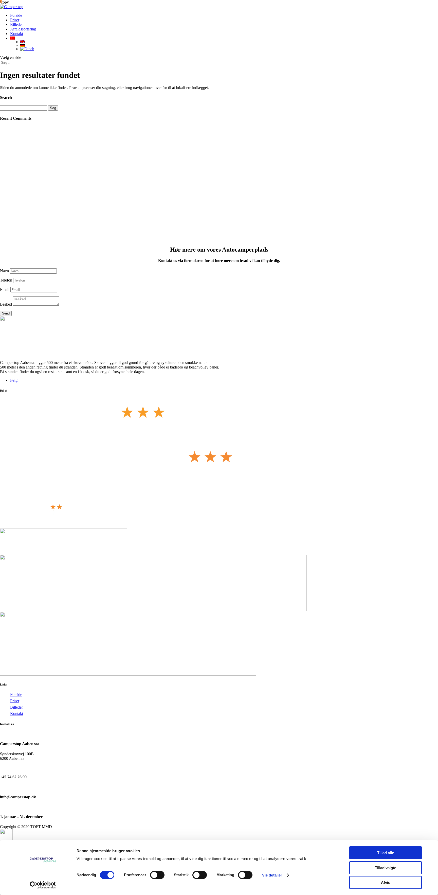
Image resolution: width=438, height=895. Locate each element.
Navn (4, 271)
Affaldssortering (23, 29)
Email (4, 289)
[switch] (157, 875)
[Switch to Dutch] (229, 49)
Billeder (16, 24)
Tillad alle (385, 853)
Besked (6, 304)
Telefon (6, 280)
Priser (14, 20)
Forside (16, 15)
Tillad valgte (385, 868)
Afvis (385, 882)
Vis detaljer (272, 875)
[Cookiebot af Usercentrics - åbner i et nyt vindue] (43, 885)
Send (6, 313)
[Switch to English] (229, 41)
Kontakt (16, 33)
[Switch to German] (229, 45)
